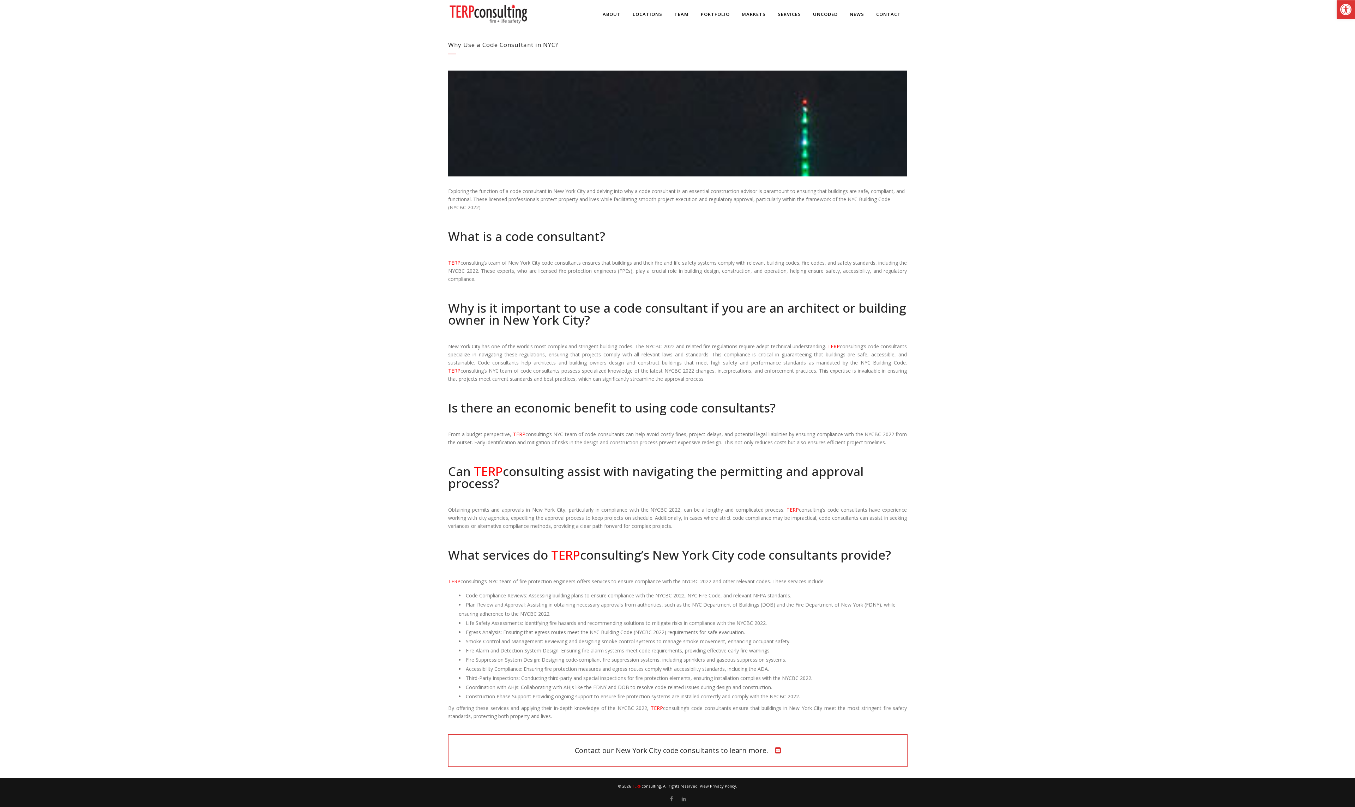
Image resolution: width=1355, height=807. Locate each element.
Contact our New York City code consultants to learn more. (671, 750)
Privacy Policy (723, 786)
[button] (1346, 9)
